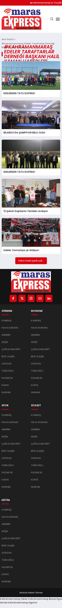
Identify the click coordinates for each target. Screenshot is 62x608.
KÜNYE (5, 385)
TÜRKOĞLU (8, 370)
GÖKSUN (6, 363)
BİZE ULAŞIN (8, 356)
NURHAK (6, 392)
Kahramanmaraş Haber (14, 598)
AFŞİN (5, 342)
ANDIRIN (6, 334)
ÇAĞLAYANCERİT (11, 349)
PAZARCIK (7, 378)
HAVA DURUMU (10, 327)
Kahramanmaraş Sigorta (22, 602)
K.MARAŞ (6, 320)
